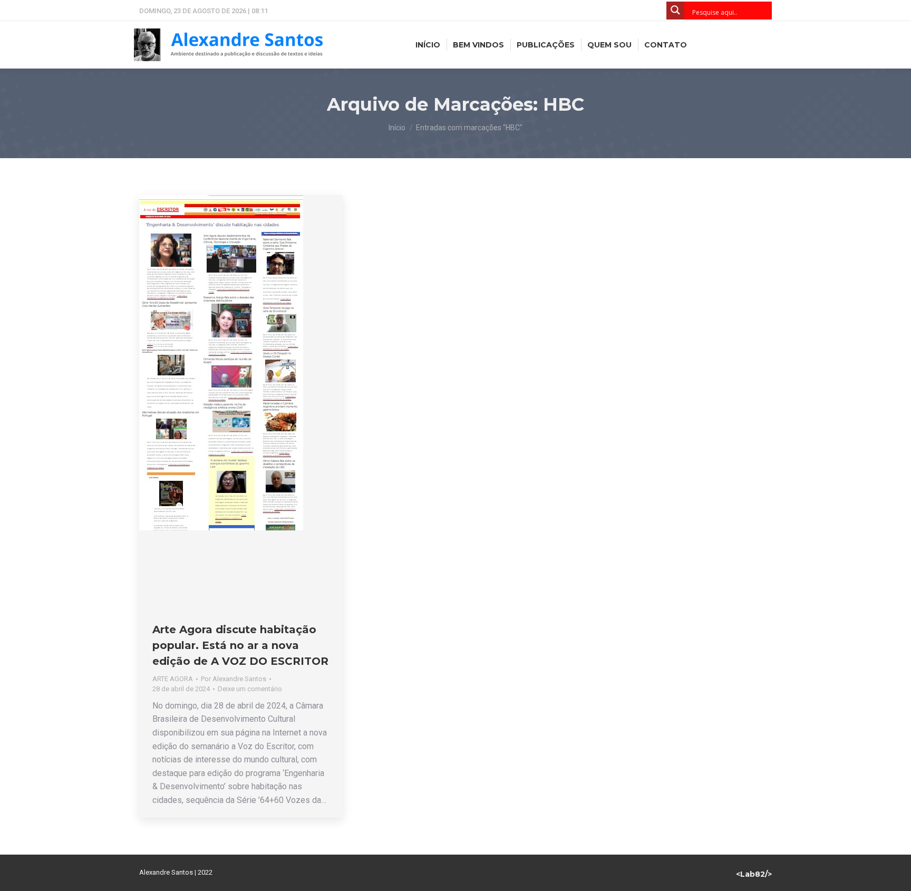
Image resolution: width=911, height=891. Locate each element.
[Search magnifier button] (675, 11)
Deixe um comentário (250, 689)
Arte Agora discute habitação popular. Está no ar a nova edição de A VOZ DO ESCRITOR (240, 645)
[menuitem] (427, 45)
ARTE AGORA (172, 679)
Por (233, 679)
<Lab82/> (754, 874)
